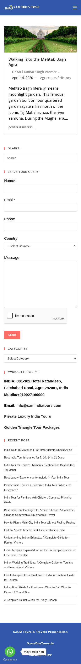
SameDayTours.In (40, 643)
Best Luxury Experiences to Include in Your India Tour (36, 477)
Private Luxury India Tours (27, 416)
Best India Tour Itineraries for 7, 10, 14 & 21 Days (34, 457)
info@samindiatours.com (38, 405)
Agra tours (48, 77)
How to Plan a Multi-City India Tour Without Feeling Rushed (39, 522)
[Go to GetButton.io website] (10, 659)
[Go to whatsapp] (10, 651)
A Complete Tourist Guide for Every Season (30, 599)
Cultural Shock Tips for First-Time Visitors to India (34, 530)
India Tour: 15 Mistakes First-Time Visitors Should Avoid (38, 449)
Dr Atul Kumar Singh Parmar (34, 72)
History (65, 77)
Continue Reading (21, 127)
